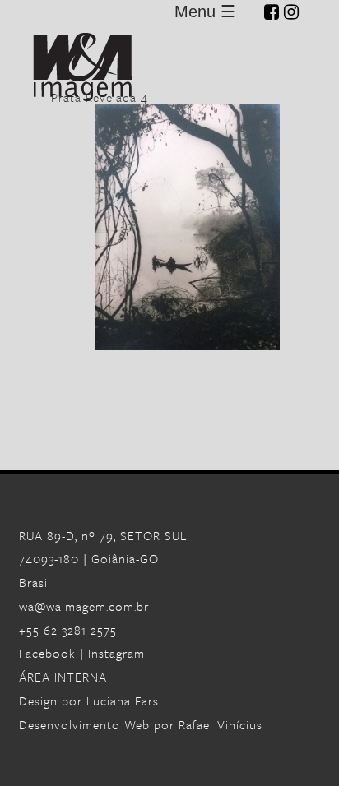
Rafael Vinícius (220, 724)
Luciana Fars (122, 700)
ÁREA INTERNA (63, 677)
